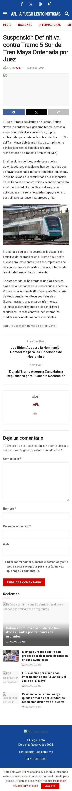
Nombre (9, 508)
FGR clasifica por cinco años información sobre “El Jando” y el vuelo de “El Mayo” (44, 676)
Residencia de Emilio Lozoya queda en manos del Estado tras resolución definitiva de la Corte (43, 698)
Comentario (12, 459)
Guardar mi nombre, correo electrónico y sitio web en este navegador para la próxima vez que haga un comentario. (37, 566)
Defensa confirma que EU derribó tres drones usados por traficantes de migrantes (33, 632)
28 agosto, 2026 (32, 707)
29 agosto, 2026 (16, 642)
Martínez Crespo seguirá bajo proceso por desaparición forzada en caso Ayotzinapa (45, 655)
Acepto (50, 785)
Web (6, 544)
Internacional (50, 24)
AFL (18, 67)
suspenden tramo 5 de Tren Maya (33, 326)
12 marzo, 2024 (35, 67)
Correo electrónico (17, 526)
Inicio (7, 24)
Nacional (25, 24)
